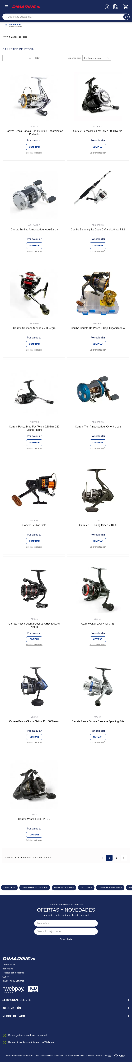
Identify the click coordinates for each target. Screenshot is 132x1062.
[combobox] (66, 17)
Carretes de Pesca (19, 37)
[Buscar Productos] (126, 17)
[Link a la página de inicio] (5, 36)
